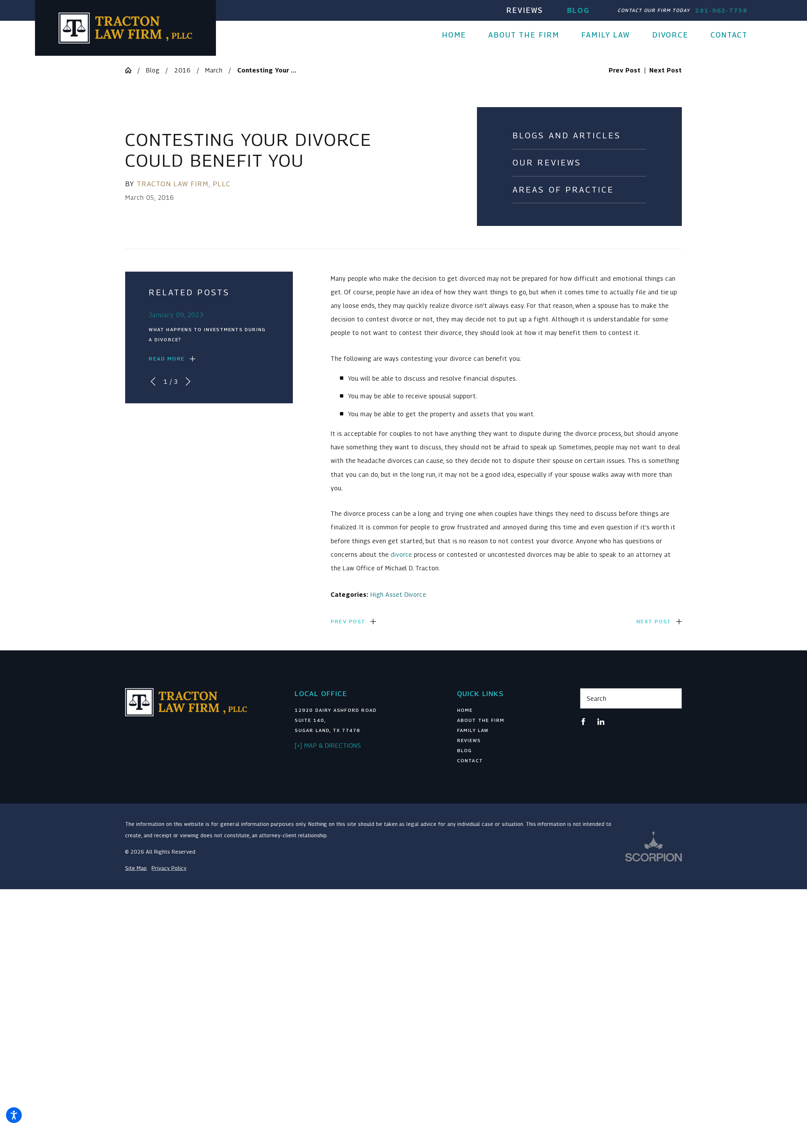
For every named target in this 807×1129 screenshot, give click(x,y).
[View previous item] (153, 381)
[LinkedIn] (601, 721)
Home (465, 710)
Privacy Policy (169, 868)
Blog (578, 10)
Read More (167, 358)
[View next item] (188, 381)
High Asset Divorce (398, 594)
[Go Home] (131, 70)
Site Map (136, 868)
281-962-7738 (721, 10)
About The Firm (481, 720)
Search (597, 698)
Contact (470, 760)
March (214, 70)
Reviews (524, 10)
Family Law (473, 730)
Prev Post (348, 621)
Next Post (653, 621)
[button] (14, 1115)
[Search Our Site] (672, 698)
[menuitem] (459, 35)
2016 (182, 70)
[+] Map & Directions (328, 745)
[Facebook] (583, 721)
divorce (401, 554)
